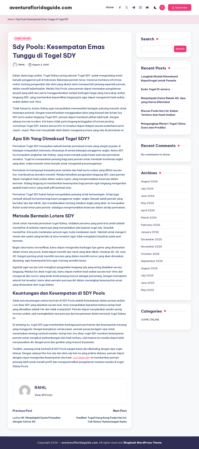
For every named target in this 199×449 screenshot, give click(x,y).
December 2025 (151, 239)
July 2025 (147, 275)
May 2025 (147, 290)
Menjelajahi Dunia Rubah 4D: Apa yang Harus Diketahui (163, 100)
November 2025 (151, 246)
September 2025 (152, 261)
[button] (179, 7)
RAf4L (41, 387)
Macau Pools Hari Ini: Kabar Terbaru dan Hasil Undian (159, 112)
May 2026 (147, 203)
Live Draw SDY (81, 357)
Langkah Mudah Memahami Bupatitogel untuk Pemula (159, 78)
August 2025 (149, 268)
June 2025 (147, 282)
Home (11, 19)
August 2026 (149, 181)
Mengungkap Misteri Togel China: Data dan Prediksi (163, 125)
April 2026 (148, 210)
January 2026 (150, 232)
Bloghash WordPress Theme (143, 442)
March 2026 (149, 217)
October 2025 (150, 253)
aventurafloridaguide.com (40, 7)
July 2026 (147, 188)
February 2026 (150, 224)
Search (147, 39)
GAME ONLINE (22, 38)
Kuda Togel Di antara (155, 89)
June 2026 (147, 195)
